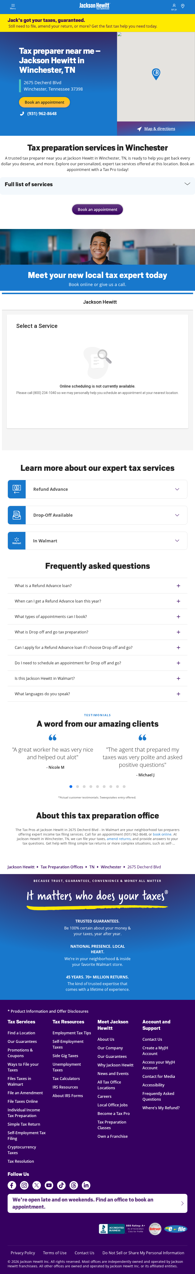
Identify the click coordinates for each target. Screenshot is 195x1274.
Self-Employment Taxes (68, 1044)
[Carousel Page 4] (90, 786)
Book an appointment (44, 102)
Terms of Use (55, 1252)
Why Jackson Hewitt (115, 1065)
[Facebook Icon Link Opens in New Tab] (12, 1186)
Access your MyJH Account (158, 1064)
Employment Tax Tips (72, 1033)
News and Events (113, 1073)
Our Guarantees (25, 1041)
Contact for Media (158, 1076)
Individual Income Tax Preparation (25, 1112)
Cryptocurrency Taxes (25, 1149)
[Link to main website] (94, 7)
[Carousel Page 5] (97, 786)
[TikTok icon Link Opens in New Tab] (61, 1186)
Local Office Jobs (113, 1105)
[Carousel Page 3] (84, 786)
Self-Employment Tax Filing (27, 1135)
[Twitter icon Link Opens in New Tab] (36, 1186)
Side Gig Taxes (65, 1055)
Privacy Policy (23, 1252)
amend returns (119, 838)
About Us (106, 1039)
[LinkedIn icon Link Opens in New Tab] (86, 1187)
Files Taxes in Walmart (25, 1081)
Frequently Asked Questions (158, 1096)
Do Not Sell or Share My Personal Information (143, 1252)
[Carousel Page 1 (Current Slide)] (70, 786)
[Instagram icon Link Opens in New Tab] (24, 1186)
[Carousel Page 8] (117, 786)
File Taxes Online (25, 1101)
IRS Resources (65, 1087)
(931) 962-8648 (42, 113)
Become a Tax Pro (114, 1113)
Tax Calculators (66, 1078)
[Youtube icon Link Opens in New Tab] (49, 1186)
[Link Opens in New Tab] (122, 1229)
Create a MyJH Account (155, 1050)
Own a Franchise (113, 1136)
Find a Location (25, 1033)
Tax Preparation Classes (112, 1124)
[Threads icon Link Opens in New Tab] (73, 1186)
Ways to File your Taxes (25, 1067)
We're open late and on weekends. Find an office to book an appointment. (80, 1202)
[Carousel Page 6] (104, 786)
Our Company (110, 1047)
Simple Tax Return (25, 1124)
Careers (105, 1096)
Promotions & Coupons (25, 1052)
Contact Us (152, 1039)
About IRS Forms (68, 1095)
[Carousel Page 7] (110, 786)
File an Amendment (25, 1092)
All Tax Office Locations (109, 1084)
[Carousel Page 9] (124, 786)
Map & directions (156, 128)
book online (162, 834)
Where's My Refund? (161, 1107)
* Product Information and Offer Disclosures (48, 1011)
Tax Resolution (25, 1161)
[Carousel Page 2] (77, 786)
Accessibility (153, 1085)
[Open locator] (182, 7)
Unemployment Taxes (67, 1067)
